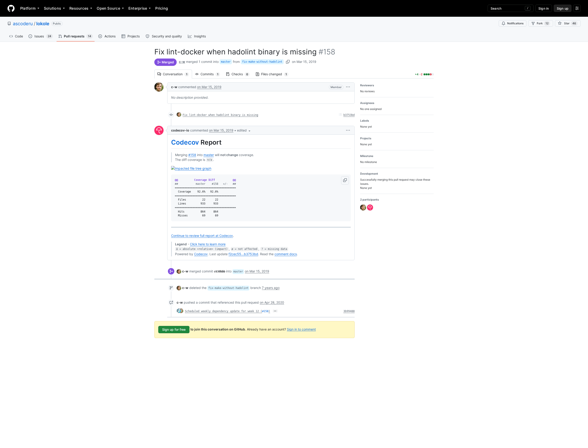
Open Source (108, 8)
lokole (42, 23)
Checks (242, 74)
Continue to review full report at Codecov (202, 236)
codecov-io (180, 130)
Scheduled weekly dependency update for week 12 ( (223, 311)
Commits (212, 74)
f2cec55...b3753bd (243, 254)
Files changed (276, 74)
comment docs (285, 254)
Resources (78, 8)
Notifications (515, 23)
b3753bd (349, 115)
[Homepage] (11, 8)
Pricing (161, 8)
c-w (182, 62)
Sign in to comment (301, 329)
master (226, 61)
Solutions (52, 8)
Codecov (185, 142)
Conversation (177, 74)
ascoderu (23, 23)
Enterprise (137, 8)
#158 (192, 155)
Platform (28, 8)
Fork (542, 23)
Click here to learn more (208, 244)
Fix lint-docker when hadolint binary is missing (220, 115)
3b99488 (349, 311)
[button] (348, 87)
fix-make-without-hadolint (262, 61)
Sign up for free (174, 329)
